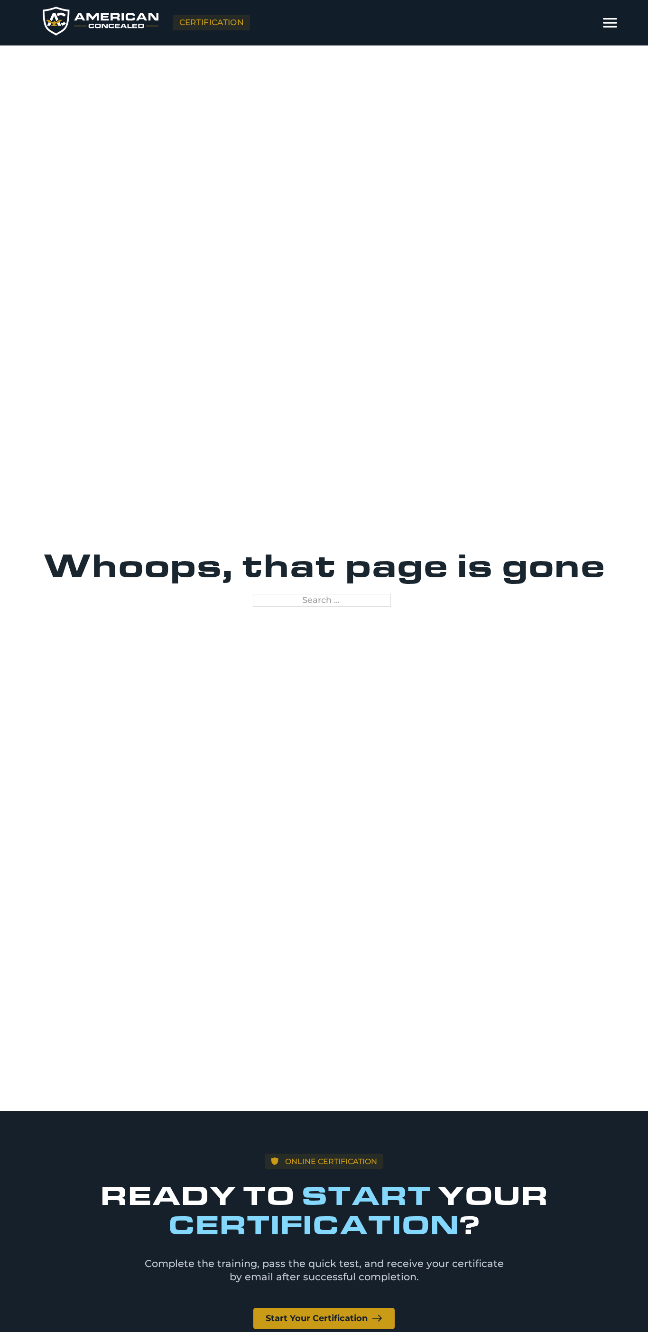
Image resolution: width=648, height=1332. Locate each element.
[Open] (610, 22)
